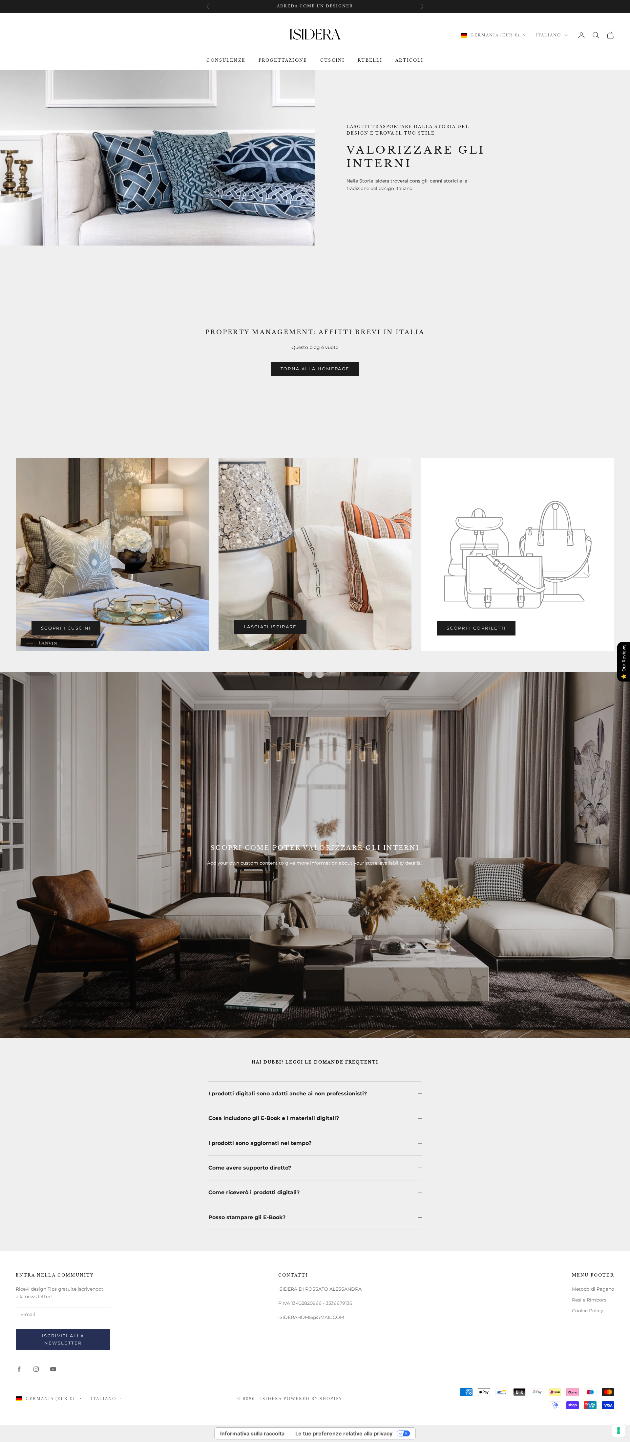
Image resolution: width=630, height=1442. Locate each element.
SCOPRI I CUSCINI (66, 628)
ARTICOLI (409, 60)
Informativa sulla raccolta (252, 1433)
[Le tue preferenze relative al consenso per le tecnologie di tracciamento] (618, 1430)
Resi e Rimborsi (590, 1300)
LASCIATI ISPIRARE (270, 626)
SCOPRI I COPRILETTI (476, 628)
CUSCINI (332, 60)
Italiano (548, 35)
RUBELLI (370, 60)
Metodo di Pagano (593, 1289)
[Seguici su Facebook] (19, 1369)
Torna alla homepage (315, 368)
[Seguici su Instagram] (36, 1369)
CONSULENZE (225, 60)
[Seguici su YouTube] (53, 1369)
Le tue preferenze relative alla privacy (343, 1433)
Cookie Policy (587, 1311)
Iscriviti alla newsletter (63, 1339)
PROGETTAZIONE (283, 60)
